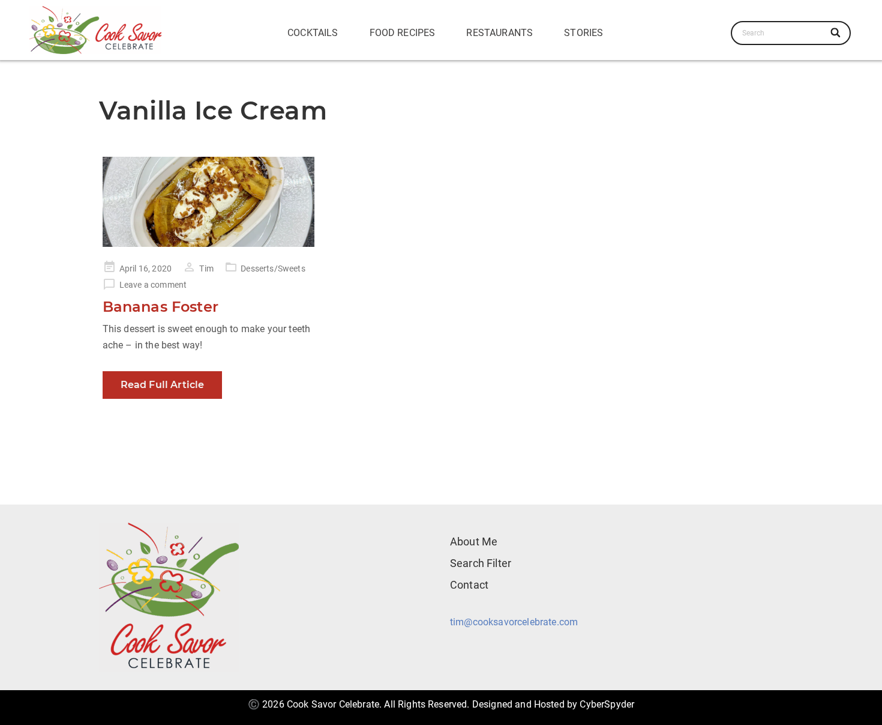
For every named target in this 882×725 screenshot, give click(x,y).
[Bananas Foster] (208, 202)
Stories (583, 32)
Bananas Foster (160, 306)
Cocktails (312, 32)
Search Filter (480, 563)
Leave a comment (153, 285)
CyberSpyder (607, 704)
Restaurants (499, 32)
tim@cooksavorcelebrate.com (514, 622)
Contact (469, 584)
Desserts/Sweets (273, 268)
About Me (473, 541)
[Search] (836, 33)
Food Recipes (403, 32)
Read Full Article (163, 384)
